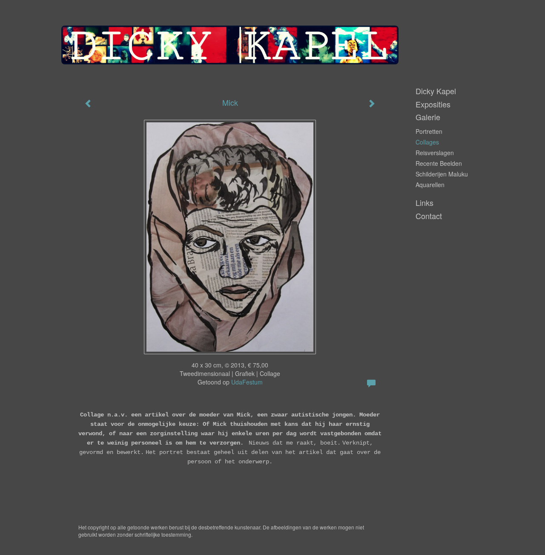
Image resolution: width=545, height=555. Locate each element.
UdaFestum (247, 382)
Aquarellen (430, 184)
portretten (429, 131)
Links (424, 202)
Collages (427, 142)
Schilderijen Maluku (442, 174)
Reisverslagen (435, 152)
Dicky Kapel (436, 91)
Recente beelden (439, 163)
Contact (429, 216)
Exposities (433, 104)
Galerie (428, 117)
